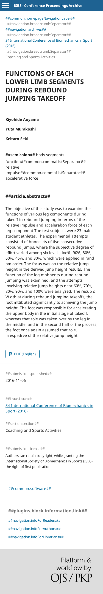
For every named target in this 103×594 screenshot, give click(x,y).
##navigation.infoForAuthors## (34, 528)
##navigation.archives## (25, 29)
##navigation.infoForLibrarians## (35, 536)
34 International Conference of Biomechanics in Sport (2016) (48, 43)
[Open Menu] (5, 5)
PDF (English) (24, 353)
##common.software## (29, 488)
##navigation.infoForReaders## (34, 520)
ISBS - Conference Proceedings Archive (48, 5)
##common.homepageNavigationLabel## (40, 18)
